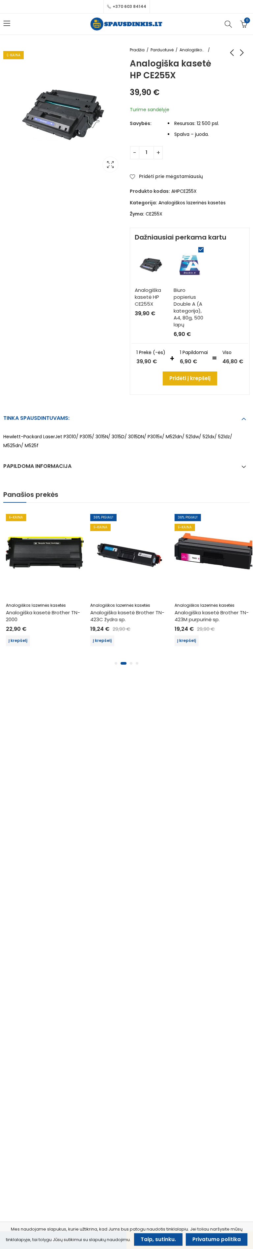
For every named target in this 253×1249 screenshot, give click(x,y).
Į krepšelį (15, 640)
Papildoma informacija (37, 466)
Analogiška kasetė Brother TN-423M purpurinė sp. (209, 616)
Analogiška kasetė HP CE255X (148, 297)
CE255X (154, 214)
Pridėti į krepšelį (190, 378)
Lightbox (110, 164)
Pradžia (137, 50)
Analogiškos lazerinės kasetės (193, 50)
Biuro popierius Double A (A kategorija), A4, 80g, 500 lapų (188, 307)
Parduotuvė (162, 50)
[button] (116, 663)
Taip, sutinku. (158, 1239)
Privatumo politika (216, 1239)
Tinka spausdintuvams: (36, 418)
